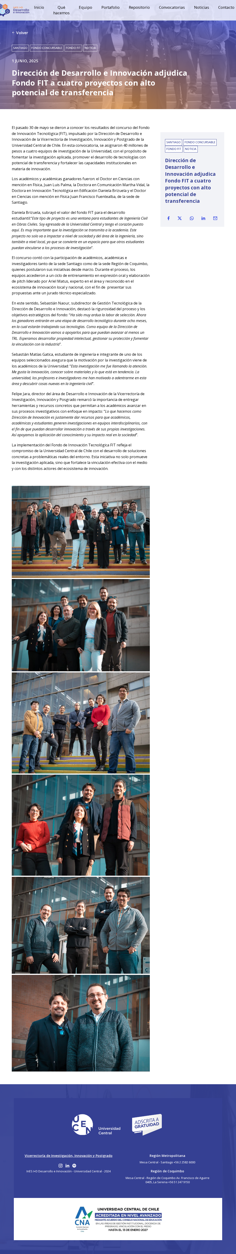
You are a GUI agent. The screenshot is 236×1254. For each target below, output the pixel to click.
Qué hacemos (61, 10)
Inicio (39, 7)
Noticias (201, 7)
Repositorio (139, 7)
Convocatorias (172, 7)
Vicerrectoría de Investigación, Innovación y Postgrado (68, 1155)
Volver (22, 32)
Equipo (85, 7)
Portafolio (110, 7)
